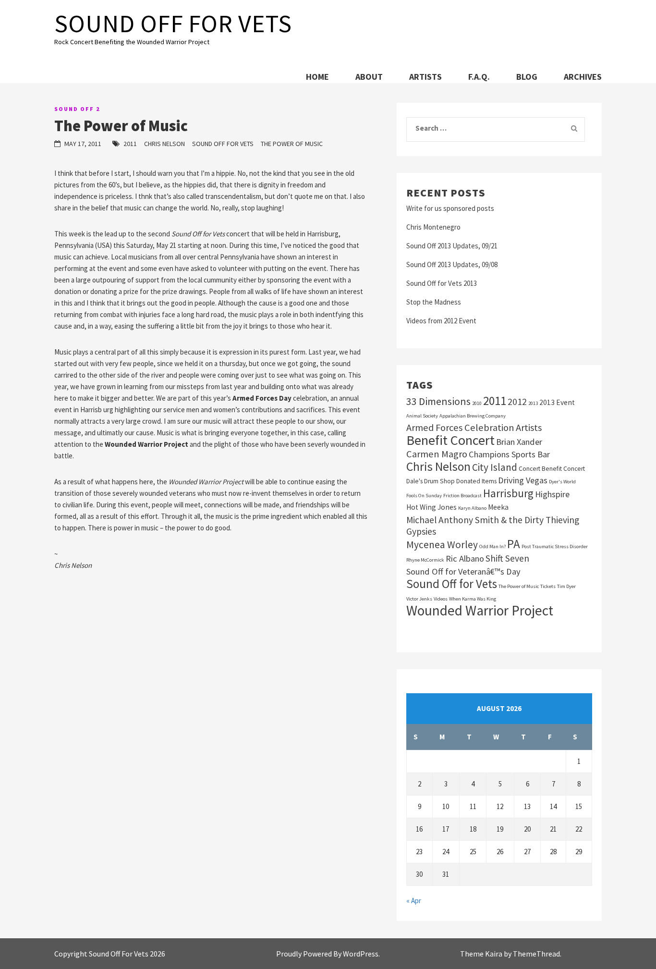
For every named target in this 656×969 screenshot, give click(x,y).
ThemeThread (536, 953)
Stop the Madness (433, 302)
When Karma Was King (472, 599)
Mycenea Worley (442, 545)
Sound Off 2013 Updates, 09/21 (452, 245)
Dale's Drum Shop (430, 481)
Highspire (552, 494)
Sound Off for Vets (223, 143)
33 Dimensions (438, 401)
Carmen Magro (436, 454)
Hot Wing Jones (431, 507)
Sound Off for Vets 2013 (441, 283)
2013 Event (557, 402)
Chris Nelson (164, 143)
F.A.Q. (479, 76)
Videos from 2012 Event (441, 320)
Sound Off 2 (77, 108)
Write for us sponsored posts (450, 208)
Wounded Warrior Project (479, 610)
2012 (517, 401)
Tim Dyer (566, 586)
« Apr (413, 900)
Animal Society (422, 416)
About (369, 76)
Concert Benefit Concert (552, 469)
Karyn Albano (472, 508)
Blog (526, 76)
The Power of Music (292, 143)
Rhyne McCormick (425, 560)
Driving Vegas (522, 480)
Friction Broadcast (462, 495)
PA (513, 544)
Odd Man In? (492, 546)
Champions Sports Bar (509, 454)
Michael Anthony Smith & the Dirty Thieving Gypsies (492, 525)
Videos (441, 599)
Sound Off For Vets (173, 23)
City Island (494, 467)
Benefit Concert (450, 440)
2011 (130, 143)
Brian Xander (519, 441)
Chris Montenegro (433, 227)
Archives (583, 76)
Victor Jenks (419, 599)
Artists (425, 76)
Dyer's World (562, 481)
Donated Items (476, 481)
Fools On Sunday (424, 495)
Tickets (548, 586)
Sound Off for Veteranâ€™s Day (463, 571)
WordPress (360, 953)
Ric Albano (465, 558)
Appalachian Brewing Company (472, 416)
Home (317, 76)
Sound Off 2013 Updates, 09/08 (452, 264)
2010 (477, 403)
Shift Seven (507, 558)
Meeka (498, 507)
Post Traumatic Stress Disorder (555, 546)
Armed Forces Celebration (460, 427)
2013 (533, 403)
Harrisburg (508, 493)
